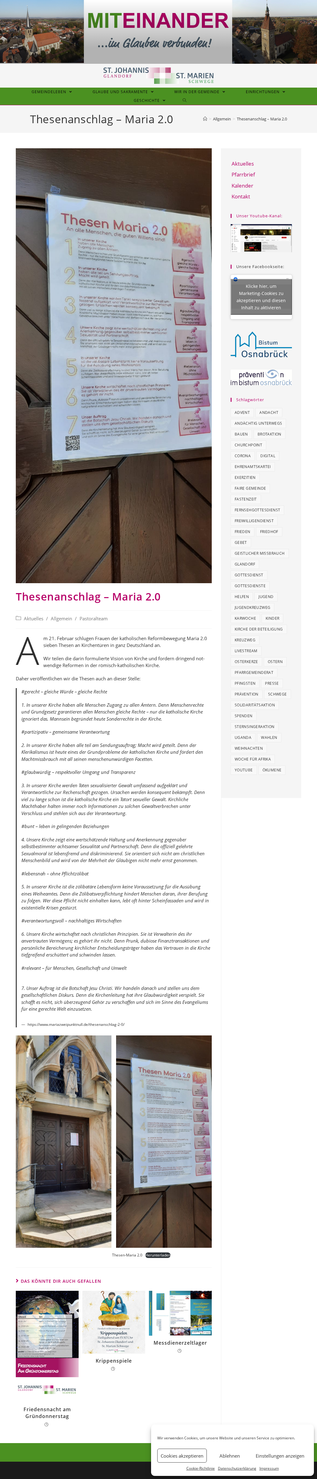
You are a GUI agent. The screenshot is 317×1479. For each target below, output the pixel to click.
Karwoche (245, 618)
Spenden (244, 715)
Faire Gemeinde (250, 488)
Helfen (242, 596)
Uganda (243, 737)
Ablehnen (229, 1456)
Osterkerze (246, 661)
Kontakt (241, 196)
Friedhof (269, 531)
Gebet (241, 542)
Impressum (269, 1468)
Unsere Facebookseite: (260, 266)
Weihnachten (249, 748)
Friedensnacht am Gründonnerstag (47, 1413)
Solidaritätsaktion (255, 705)
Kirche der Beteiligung (259, 629)
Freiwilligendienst (254, 520)
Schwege (277, 694)
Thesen (66, 645)
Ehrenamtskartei (253, 466)
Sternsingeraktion (255, 726)
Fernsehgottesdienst (257, 510)
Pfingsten (245, 683)
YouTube (244, 770)
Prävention (246, 694)
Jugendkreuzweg (253, 607)
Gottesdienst (249, 575)
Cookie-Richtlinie (200, 1468)
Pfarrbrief (243, 174)
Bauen (241, 434)
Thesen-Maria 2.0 (127, 1255)
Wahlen (269, 737)
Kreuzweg (245, 640)
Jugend (265, 596)
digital (267, 455)
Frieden (242, 531)
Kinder (272, 618)
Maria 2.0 (197, 638)
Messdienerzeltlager (180, 1342)
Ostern (275, 661)
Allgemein (61, 619)
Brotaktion (269, 434)
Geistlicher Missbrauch (260, 553)
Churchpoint (248, 445)
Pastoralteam (94, 619)
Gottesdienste (250, 585)
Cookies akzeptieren (182, 1456)
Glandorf (245, 564)
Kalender (242, 185)
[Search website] (184, 100)
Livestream (246, 650)
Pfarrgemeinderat (254, 672)
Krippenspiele (114, 1360)
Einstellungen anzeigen (280, 1456)
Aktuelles (33, 619)
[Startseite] (205, 119)
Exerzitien (245, 477)
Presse (272, 683)
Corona (243, 455)
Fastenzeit (246, 499)
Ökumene (272, 770)
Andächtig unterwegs (258, 423)
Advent (242, 412)
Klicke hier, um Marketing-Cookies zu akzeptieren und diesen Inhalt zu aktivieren (261, 296)
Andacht (268, 412)
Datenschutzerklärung (237, 1468)
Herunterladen (158, 1255)
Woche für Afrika (253, 759)
